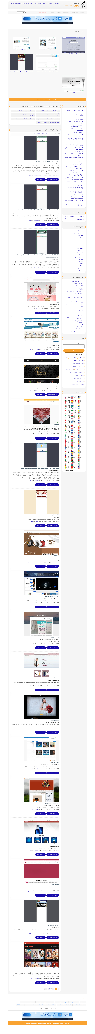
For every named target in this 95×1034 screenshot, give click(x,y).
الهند (37, 521)
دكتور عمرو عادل (79, 326)
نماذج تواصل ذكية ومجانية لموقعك (76, 372)
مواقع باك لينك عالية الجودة (78, 384)
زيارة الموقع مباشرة (40, 179)
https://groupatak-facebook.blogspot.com (50, 764)
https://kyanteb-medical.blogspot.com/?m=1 (49, 639)
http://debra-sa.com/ (54, 304)
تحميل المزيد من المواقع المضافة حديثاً (47, 99)
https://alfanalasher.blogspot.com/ (51, 805)
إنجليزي (29, 562)
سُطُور (81, 244)
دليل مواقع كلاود (79, 268)
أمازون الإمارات (80, 230)
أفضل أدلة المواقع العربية (78, 363)
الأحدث (34, 133)
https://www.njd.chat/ (54, 212)
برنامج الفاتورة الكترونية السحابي (62, 1002)
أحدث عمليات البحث (79, 354)
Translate (36, 12)
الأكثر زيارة (48, 133)
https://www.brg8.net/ (54, 470)
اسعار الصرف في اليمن (74, 1002)
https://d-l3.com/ (55, 163)
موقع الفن (81, 259)
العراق (36, 933)
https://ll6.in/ (56, 517)
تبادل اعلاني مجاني (79, 185)
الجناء (82, 308)
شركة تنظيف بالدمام (78, 283)
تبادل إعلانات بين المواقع (78, 366)
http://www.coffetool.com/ (53, 558)
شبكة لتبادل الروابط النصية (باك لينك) (28, 1002)
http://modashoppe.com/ (53, 680)
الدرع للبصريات (80, 315)
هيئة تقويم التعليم (79, 257)
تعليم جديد (81, 237)
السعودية (36, 175)
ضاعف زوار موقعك (70, 369)
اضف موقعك (81, 357)
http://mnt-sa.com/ (55, 345)
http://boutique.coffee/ (54, 386)
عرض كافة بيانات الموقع (53, 179)
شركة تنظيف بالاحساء (78, 285)
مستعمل (81, 254)
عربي (30, 175)
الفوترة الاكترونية (80, 381)
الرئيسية (82, 12)
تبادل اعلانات (73, 357)
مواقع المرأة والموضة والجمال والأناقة (50, 111)
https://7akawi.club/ (54, 970)
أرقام (82, 246)
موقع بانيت (80, 235)
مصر (38, 602)
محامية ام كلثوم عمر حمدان (77, 331)
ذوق (82, 324)
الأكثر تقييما (43, 133)
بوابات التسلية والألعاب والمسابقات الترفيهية (24, 119)
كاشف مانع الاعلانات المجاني (77, 142)
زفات (82, 295)
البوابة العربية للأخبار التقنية (77, 233)
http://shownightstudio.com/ (52, 722)
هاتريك (81, 239)
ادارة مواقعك (66, 12)
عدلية (82, 313)
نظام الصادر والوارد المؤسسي (76, 132)
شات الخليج (83, 1002)
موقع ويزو (81, 270)
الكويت (38, 643)
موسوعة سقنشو (79, 329)
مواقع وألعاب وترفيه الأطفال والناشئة (25, 111)
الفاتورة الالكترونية (79, 151)
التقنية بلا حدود (80, 248)
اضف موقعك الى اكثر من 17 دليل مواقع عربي (45, 1002)
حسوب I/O (80, 250)
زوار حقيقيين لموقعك (79, 375)
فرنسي (29, 220)
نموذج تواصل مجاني (79, 161)
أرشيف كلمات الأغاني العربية (77, 281)
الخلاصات (52, 12)
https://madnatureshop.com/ (52, 887)
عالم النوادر (81, 310)
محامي (66, 357)
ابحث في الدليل (80, 343)
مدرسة (81, 241)
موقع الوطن (80, 261)
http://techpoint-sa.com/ (53, 846)
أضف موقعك (75, 12)
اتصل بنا (58, 12)
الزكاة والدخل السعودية (79, 360)
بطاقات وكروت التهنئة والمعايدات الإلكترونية (48, 119)
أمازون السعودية (79, 252)
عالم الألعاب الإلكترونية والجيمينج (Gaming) (48, 122)
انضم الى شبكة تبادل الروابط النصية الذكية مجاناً (47, 1008)
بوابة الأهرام (80, 265)
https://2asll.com (55, 927)
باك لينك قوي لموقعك (78, 194)
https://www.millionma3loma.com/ (51, 598)
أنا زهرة (81, 263)
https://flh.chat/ (55, 259)
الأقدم (38, 133)
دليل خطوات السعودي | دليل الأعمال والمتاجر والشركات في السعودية (47, 1023)
